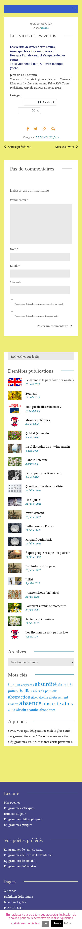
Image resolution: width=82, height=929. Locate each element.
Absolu (21, 710)
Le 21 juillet (33, 500)
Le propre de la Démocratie (43, 473)
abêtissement (58, 697)
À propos (10, 891)
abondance (47, 710)
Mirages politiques (37, 420)
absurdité (46, 684)
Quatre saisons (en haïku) (42, 592)
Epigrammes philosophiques (23, 819)
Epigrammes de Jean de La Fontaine (28, 855)
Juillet (29, 579)
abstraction (19, 697)
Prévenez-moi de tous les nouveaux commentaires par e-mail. (39, 304)
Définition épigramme (18, 896)
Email (15, 266)
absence (30, 703)
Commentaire (19, 200)
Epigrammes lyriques (18, 825)
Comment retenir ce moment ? (45, 606)
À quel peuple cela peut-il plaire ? (47, 553)
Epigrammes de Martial (19, 861)
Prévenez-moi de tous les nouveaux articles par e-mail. (36, 316)
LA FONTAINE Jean (47, 137)
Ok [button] (45, 923)
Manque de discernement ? (43, 407)
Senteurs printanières (39, 619)
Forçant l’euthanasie (38, 539)
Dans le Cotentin (36, 460)
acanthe (33, 710)
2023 (11, 710)
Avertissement (34, 513)
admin (45, 27)
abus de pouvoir (45, 691)
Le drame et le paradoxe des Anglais (49, 380)
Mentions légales (15, 902)
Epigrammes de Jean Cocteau (23, 849)
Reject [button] (57, 923)
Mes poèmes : (12, 802)
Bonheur (31, 393)
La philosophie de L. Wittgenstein (47, 446)
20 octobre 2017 (42, 23)
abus (67, 703)
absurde (51, 703)
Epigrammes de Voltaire (20, 866)
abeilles (24, 690)
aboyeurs (26, 685)
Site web (15, 282)
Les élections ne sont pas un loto (46, 632)
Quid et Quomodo (37, 433)
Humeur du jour (15, 814)
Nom (14, 249)
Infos (67, 923)
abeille (43, 697)
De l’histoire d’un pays (40, 566)
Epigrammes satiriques (19, 808)
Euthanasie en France (39, 526)
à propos (14, 684)
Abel (34, 697)
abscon (13, 704)
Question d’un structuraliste (43, 486)
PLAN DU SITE (13, 908)
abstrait (63, 684)
